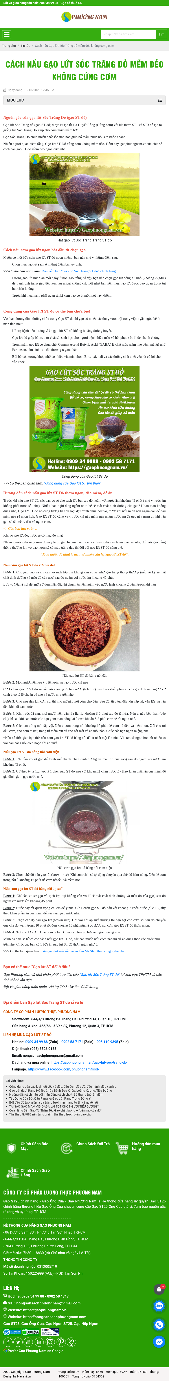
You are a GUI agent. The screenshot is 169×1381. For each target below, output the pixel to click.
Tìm (161, 34)
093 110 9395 (107, 1042)
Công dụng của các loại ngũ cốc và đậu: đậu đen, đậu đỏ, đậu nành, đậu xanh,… (62, 1086)
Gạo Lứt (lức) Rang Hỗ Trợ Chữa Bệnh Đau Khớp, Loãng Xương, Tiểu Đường (60, 1090)
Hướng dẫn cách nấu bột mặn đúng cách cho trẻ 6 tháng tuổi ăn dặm (56, 1094)
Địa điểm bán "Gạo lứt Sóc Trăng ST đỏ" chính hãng (79, 271)
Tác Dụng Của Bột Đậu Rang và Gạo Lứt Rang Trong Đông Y (49, 1098)
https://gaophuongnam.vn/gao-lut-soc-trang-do (89, 1062)
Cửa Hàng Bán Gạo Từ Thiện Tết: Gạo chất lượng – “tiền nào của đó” (55, 1110)
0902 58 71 (70, 1042)
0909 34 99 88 (36, 1042)
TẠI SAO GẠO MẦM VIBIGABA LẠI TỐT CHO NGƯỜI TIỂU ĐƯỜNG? (54, 1106)
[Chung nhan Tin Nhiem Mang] (50, 1330)
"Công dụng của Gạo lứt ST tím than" (72, 483)
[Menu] (6, 34)
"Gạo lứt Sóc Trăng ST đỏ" (99, 974)
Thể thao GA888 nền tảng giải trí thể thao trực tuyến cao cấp (50, 1114)
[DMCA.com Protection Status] (30, 1330)
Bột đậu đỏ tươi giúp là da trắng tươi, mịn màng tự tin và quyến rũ (53, 1102)
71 (81, 1042)
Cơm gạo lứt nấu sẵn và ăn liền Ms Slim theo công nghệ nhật (83, 951)
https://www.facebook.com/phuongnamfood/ (63, 1069)
